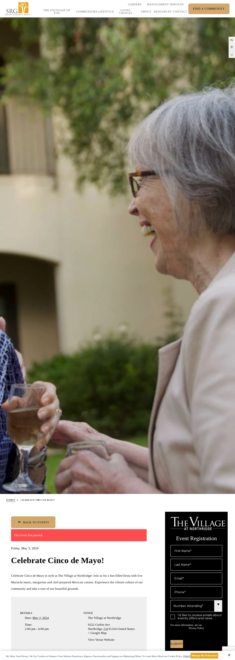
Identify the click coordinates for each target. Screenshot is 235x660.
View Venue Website (101, 639)
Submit (177, 644)
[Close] (229, 655)
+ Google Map (101, 633)
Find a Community (209, 8)
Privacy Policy (196, 628)
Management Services (165, 4)
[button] (104, 12)
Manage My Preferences (204, 655)
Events (10, 500)
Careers (135, 5)
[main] (117, 655)
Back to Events (35, 522)
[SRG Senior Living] (17, 8)
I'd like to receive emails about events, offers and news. (200, 617)
